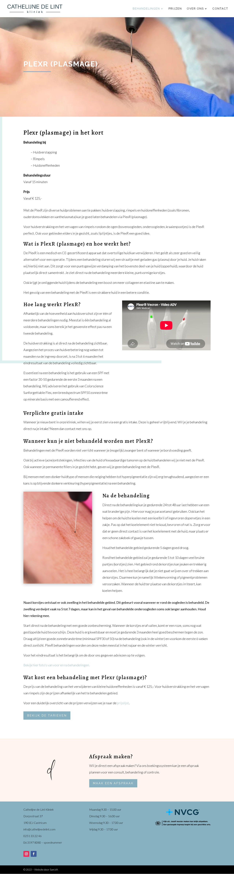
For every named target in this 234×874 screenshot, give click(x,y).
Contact (220, 8)
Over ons (195, 8)
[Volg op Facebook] (34, 854)
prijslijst (123, 703)
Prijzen (175, 8)
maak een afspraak (113, 783)
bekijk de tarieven (47, 715)
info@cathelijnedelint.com (39, 829)
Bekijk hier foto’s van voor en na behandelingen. (56, 665)
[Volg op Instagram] (26, 854)
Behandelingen (146, 8)
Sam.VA (54, 869)
